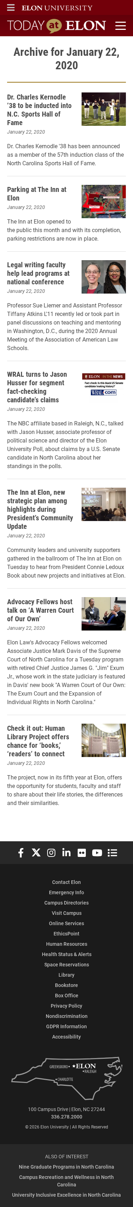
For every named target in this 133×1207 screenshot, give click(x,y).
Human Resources (66, 943)
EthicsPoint (66, 933)
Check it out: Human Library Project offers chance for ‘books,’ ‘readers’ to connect (38, 740)
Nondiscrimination (67, 1016)
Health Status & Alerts (67, 954)
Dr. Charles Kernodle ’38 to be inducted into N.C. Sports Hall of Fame (39, 109)
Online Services (66, 923)
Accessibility (66, 1036)
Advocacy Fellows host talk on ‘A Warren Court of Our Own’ (40, 610)
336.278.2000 (66, 1116)
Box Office (66, 995)
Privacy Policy (66, 1005)
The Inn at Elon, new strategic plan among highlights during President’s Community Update (40, 509)
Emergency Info (66, 892)
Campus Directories (66, 902)
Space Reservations (66, 964)
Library (66, 974)
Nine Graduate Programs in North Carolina (66, 1166)
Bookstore (66, 985)
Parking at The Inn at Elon (36, 193)
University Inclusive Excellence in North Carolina (66, 1194)
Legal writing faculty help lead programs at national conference (38, 273)
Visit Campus (67, 913)
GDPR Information (66, 1026)
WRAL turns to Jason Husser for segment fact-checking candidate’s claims (37, 386)
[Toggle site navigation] (119, 26)
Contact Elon (66, 882)
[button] (11, 7)
